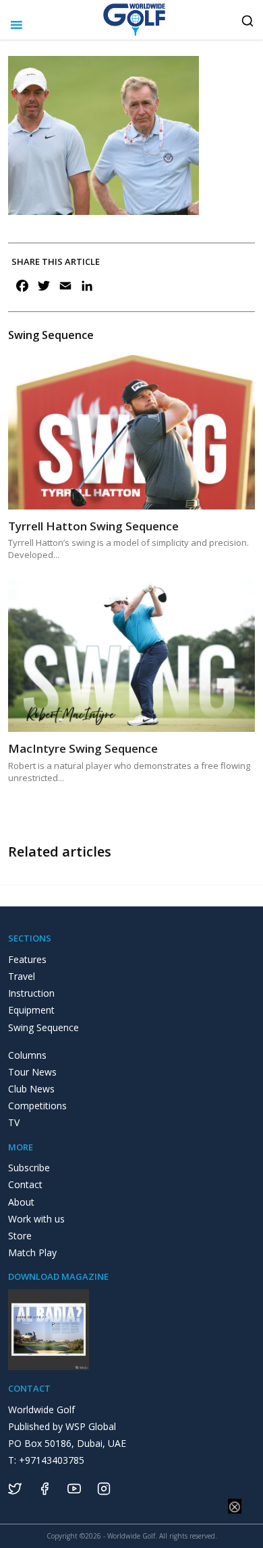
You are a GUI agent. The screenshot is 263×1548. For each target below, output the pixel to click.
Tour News (32, 1071)
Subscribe (29, 1167)
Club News (31, 1088)
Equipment (31, 1009)
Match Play (32, 1252)
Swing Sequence (43, 1027)
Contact (25, 1184)
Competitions (37, 1105)
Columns (27, 1055)
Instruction (31, 993)
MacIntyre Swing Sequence (83, 748)
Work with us (36, 1218)
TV (14, 1122)
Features (27, 959)
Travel (21, 976)
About (21, 1202)
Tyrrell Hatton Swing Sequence (93, 526)
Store (20, 1235)
